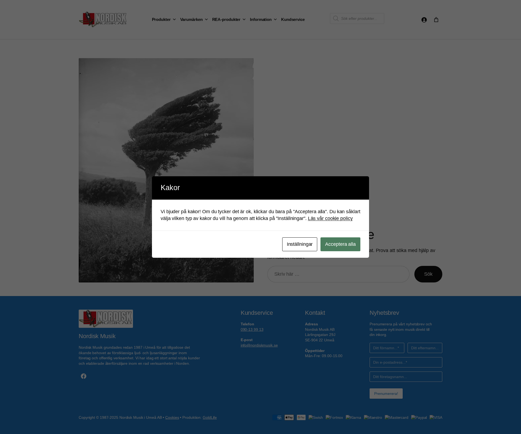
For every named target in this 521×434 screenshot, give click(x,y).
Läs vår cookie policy (330, 218)
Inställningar (300, 244)
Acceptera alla (340, 244)
